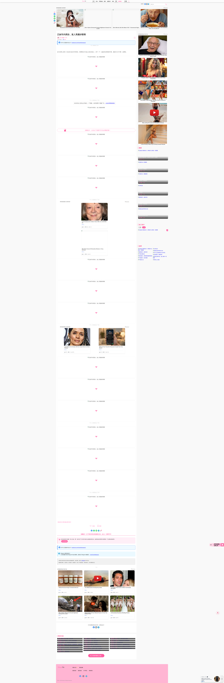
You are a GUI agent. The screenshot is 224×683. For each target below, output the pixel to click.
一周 (140, 227)
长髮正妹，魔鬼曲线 (143, 180)
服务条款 (74, 670)
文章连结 (83, 560)
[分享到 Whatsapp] (94, 531)
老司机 (120, 1)
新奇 (105, 1)
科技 (113, 1)
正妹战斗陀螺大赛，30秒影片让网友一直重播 (148, 157)
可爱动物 (101, 1)
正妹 (97, 1)
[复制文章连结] (101, 531)
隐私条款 (80, 670)
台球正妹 (140, 192)
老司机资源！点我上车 (217, 544)
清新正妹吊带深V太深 (143, 215)
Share (83, 1)
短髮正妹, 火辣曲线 (143, 169)
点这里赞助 (64, 541)
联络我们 (91, 670)
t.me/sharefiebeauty (94, 554)
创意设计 (109, 1)
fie (85, 1)
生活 (93, 1)
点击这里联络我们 (110, 103)
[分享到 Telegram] (98, 531)
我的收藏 (81, 667)
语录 (116, 1)
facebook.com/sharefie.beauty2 (79, 42)
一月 (144, 227)
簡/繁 (126, 1)
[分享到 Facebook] (91, 531)
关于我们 (85, 670)
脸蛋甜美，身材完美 (143, 204)
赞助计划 (74, 667)
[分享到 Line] (96, 531)
